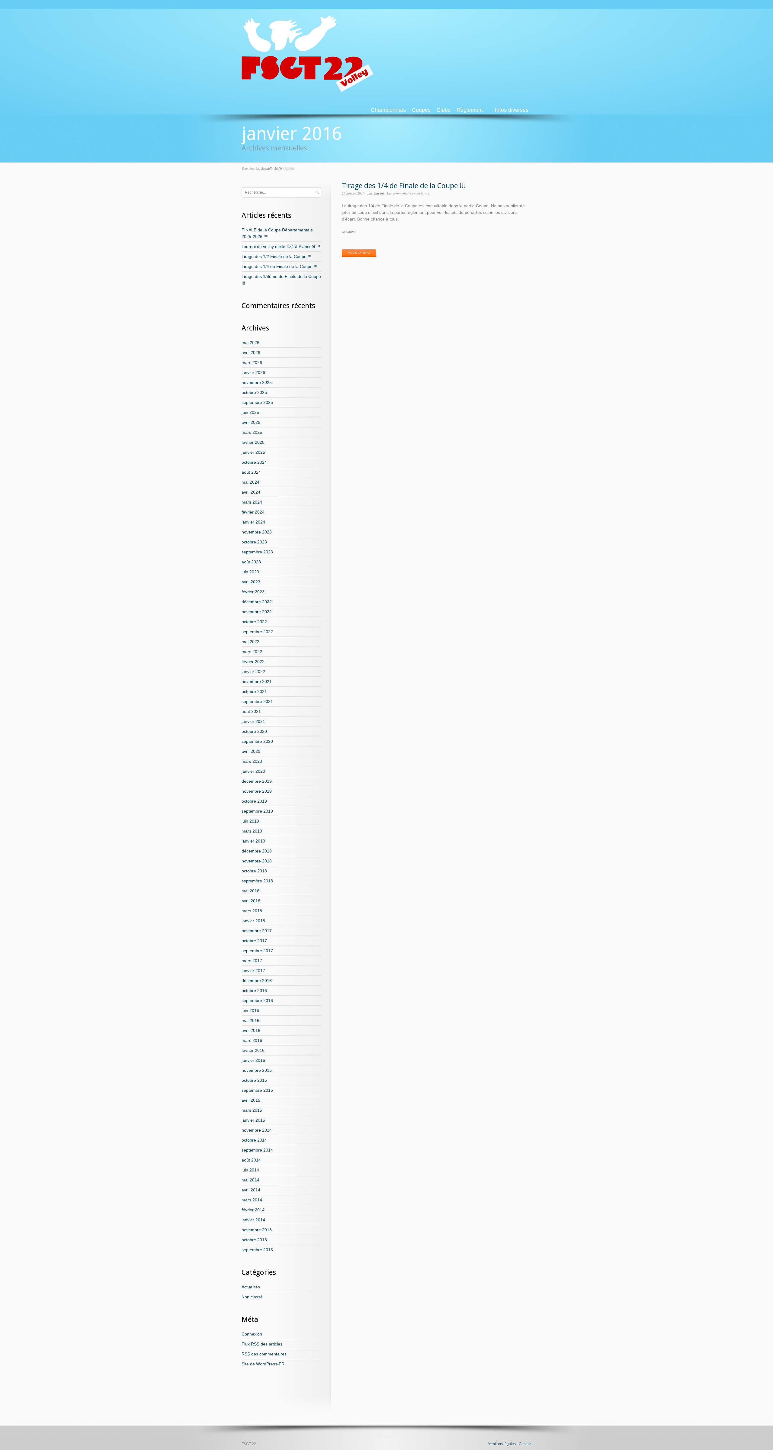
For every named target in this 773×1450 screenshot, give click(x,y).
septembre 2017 (257, 950)
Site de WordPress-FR (263, 1363)
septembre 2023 (257, 551)
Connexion (252, 1334)
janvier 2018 (253, 920)
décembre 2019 (257, 781)
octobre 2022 (254, 621)
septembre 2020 (257, 741)
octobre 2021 (254, 691)
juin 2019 (250, 821)
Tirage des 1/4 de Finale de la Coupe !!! (404, 186)
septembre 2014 (257, 1150)
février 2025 (253, 442)
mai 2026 (250, 342)
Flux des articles (262, 1344)
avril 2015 (251, 1100)
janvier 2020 (253, 771)
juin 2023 (250, 571)
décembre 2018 (257, 851)
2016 (278, 168)
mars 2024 (252, 502)
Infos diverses (511, 110)
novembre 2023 (257, 532)
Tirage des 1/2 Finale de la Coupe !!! (276, 256)
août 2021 (251, 711)
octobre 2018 (254, 870)
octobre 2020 (254, 731)
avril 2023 (251, 581)
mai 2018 (250, 890)
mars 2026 (252, 362)
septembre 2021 (257, 701)
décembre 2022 (257, 601)
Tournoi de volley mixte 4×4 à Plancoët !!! (281, 246)
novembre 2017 (257, 930)
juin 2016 (250, 1010)
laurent (379, 193)
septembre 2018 (257, 880)
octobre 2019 (254, 801)
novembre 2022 (257, 611)
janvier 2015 (253, 1120)
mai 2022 (250, 641)
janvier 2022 (253, 671)
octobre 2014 (254, 1140)
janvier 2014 (253, 1219)
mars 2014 (252, 1199)
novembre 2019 (257, 791)
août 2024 (251, 472)
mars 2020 (252, 761)
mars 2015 (252, 1110)
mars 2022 (252, 651)
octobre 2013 (254, 1239)
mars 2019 (252, 831)
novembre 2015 (257, 1070)
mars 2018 (252, 910)
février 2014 (253, 1209)
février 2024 (253, 512)
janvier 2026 (253, 372)
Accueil (266, 168)
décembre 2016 (257, 980)
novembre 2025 (257, 382)
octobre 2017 (254, 940)
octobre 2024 (254, 462)
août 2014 (251, 1160)
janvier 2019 (253, 841)
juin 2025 (250, 412)
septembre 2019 (257, 811)
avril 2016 (251, 1030)
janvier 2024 (253, 522)
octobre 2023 (254, 542)
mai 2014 (250, 1180)
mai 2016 (250, 1020)
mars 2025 (252, 432)
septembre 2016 (257, 1000)
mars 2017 (252, 960)
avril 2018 (251, 900)
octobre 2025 (254, 392)
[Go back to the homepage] (308, 89)
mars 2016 (252, 1040)
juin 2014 (250, 1170)
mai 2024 (250, 482)
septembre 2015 (257, 1090)
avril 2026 (251, 352)
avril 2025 (251, 422)
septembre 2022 (257, 631)
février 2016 (253, 1050)
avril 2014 (251, 1189)
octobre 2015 (254, 1080)
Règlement (470, 110)
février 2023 (253, 591)
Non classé (252, 1296)
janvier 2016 (253, 1060)
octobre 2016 (254, 990)
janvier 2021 (253, 721)
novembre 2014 (257, 1130)
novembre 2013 (257, 1229)
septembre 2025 (257, 402)
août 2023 (251, 561)
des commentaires (264, 1354)
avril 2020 (251, 751)
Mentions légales (502, 1444)
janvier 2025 (253, 452)
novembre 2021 (257, 681)
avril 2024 (251, 492)
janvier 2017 (253, 970)
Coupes (421, 110)
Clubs (444, 110)
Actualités (349, 231)
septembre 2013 (257, 1249)
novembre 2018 (257, 861)
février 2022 (253, 661)
